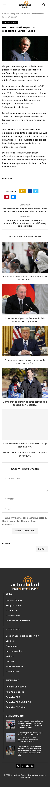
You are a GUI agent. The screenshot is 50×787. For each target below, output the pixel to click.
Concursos (11, 610)
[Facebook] (18, 766)
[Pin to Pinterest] (6, 197)
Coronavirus (12, 671)
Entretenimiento (14, 666)
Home (5, 13)
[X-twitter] (23, 766)
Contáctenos (13, 615)
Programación (13, 605)
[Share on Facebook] (30, 191)
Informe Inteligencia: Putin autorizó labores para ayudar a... (25, 320)
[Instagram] (32, 766)
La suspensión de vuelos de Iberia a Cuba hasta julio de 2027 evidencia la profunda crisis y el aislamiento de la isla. (29, 750)
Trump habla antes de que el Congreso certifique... (25, 454)
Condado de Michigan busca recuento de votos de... (25, 278)
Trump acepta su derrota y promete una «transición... (25, 362)
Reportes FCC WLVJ (16, 707)
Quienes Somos (14, 600)
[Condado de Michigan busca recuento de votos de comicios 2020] (25, 257)
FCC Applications (15, 692)
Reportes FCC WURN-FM (18, 702)
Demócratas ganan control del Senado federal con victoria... (25, 403)
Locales (10, 640)
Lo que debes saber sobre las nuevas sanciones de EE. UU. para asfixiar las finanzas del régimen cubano (30, 724)
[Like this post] (23, 191)
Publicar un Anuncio (16, 686)
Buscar (6, 543)
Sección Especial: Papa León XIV (22, 635)
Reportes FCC (13, 697)
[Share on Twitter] (35, 191)
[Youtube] (27, 766)
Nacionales (12, 646)
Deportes (11, 661)
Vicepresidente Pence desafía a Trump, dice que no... (25, 445)
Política (10, 656)
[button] (44, 4)
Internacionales (14, 651)
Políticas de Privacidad (18, 620)
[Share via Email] (13, 197)
